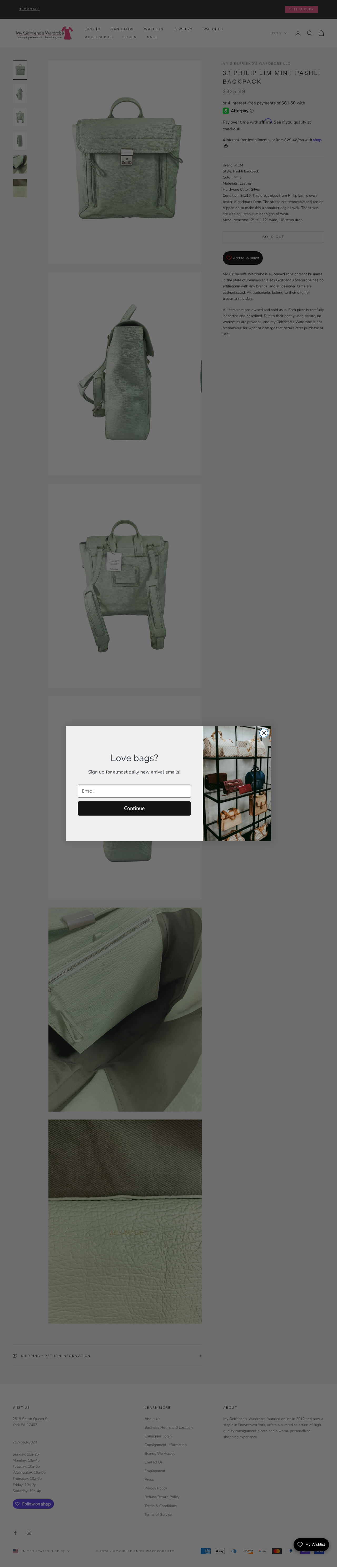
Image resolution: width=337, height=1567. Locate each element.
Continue (134, 808)
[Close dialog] (264, 733)
